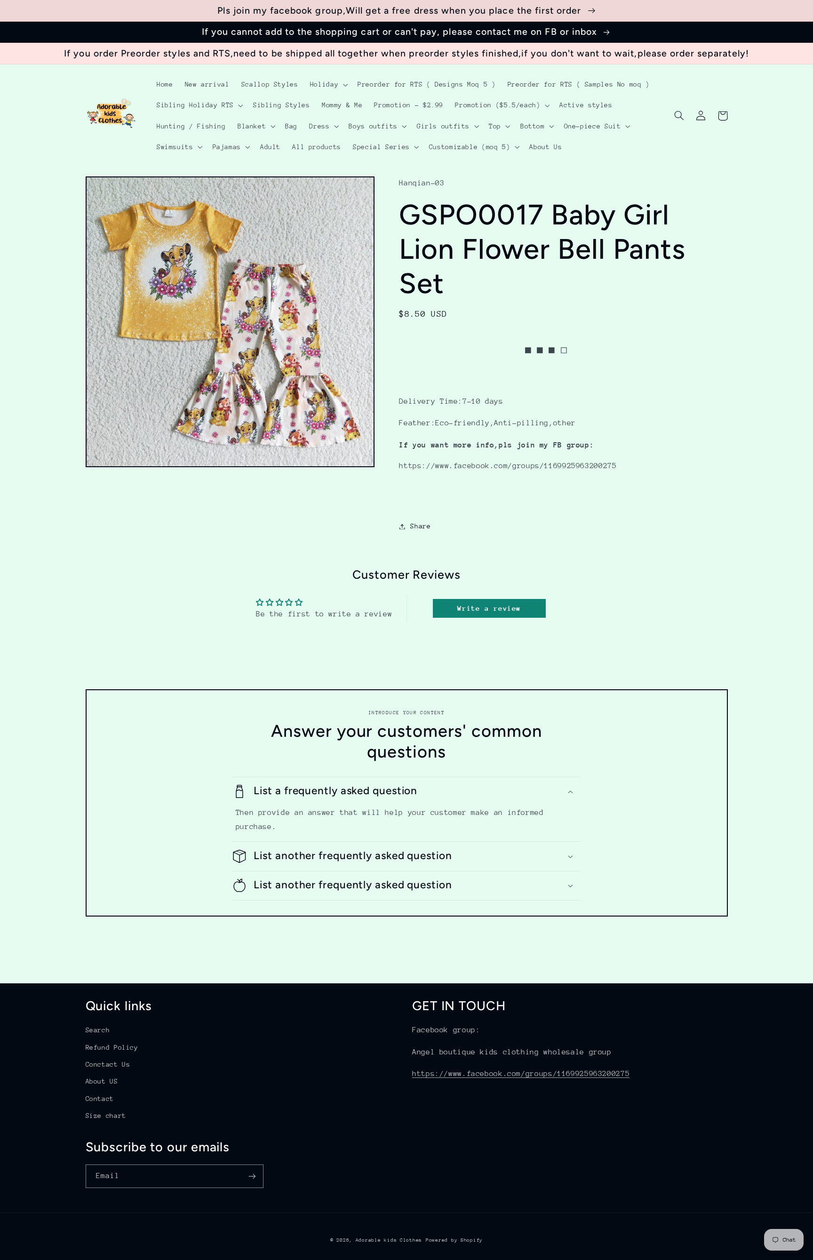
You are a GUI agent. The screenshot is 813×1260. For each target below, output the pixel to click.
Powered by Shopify (454, 1240)
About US (102, 1081)
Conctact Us (108, 1064)
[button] (327, 84)
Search (98, 1030)
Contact (100, 1098)
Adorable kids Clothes (389, 1240)
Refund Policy (112, 1047)
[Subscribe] (252, 1176)
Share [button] (420, 526)
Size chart (106, 1115)
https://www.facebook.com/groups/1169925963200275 (521, 1073)
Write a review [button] (489, 608)
